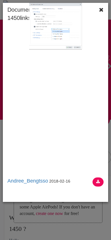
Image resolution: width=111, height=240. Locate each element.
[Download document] (98, 182)
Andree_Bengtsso (27, 181)
